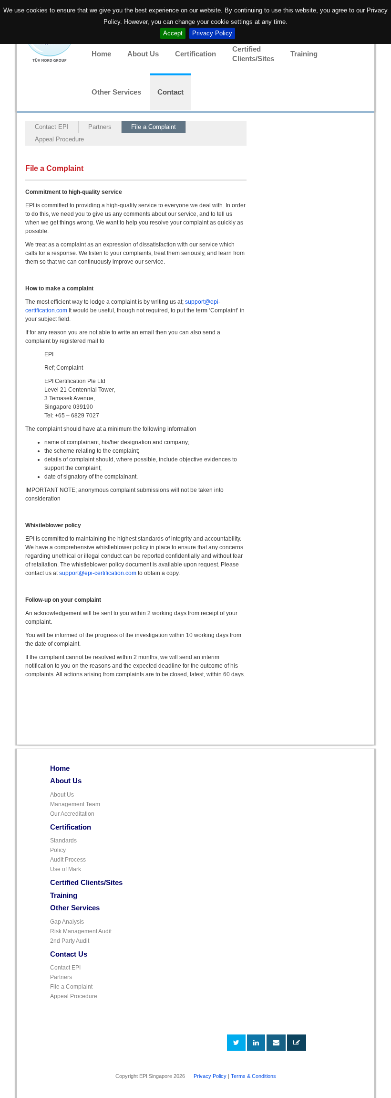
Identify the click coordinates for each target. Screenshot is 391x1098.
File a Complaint (153, 126)
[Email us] (276, 1042)
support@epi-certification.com (97, 573)
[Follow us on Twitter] (236, 1042)
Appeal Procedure (59, 139)
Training (304, 54)
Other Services (116, 92)
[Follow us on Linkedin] (256, 1042)
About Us (143, 54)
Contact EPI (52, 126)
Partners (100, 126)
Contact (170, 92)
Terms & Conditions (253, 1076)
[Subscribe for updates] (296, 1042)
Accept (173, 33)
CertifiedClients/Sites (253, 54)
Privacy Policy (212, 33)
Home (101, 54)
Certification (195, 54)
